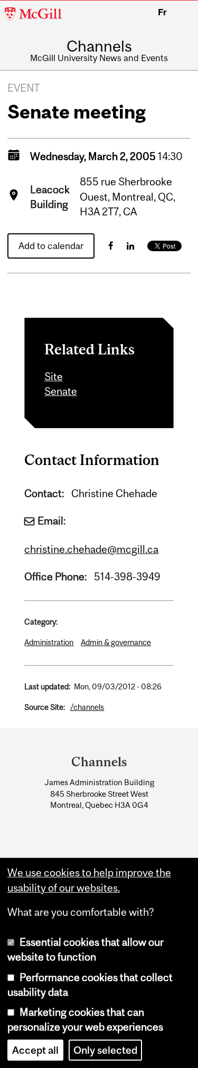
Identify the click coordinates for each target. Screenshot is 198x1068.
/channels (87, 707)
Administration (48, 642)
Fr (162, 12)
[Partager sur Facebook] (111, 245)
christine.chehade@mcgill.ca (91, 549)
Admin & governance (116, 642)
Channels (99, 46)
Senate (60, 391)
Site (53, 376)
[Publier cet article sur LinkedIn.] (130, 245)
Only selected (105, 1050)
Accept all (35, 1050)
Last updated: (47, 686)
